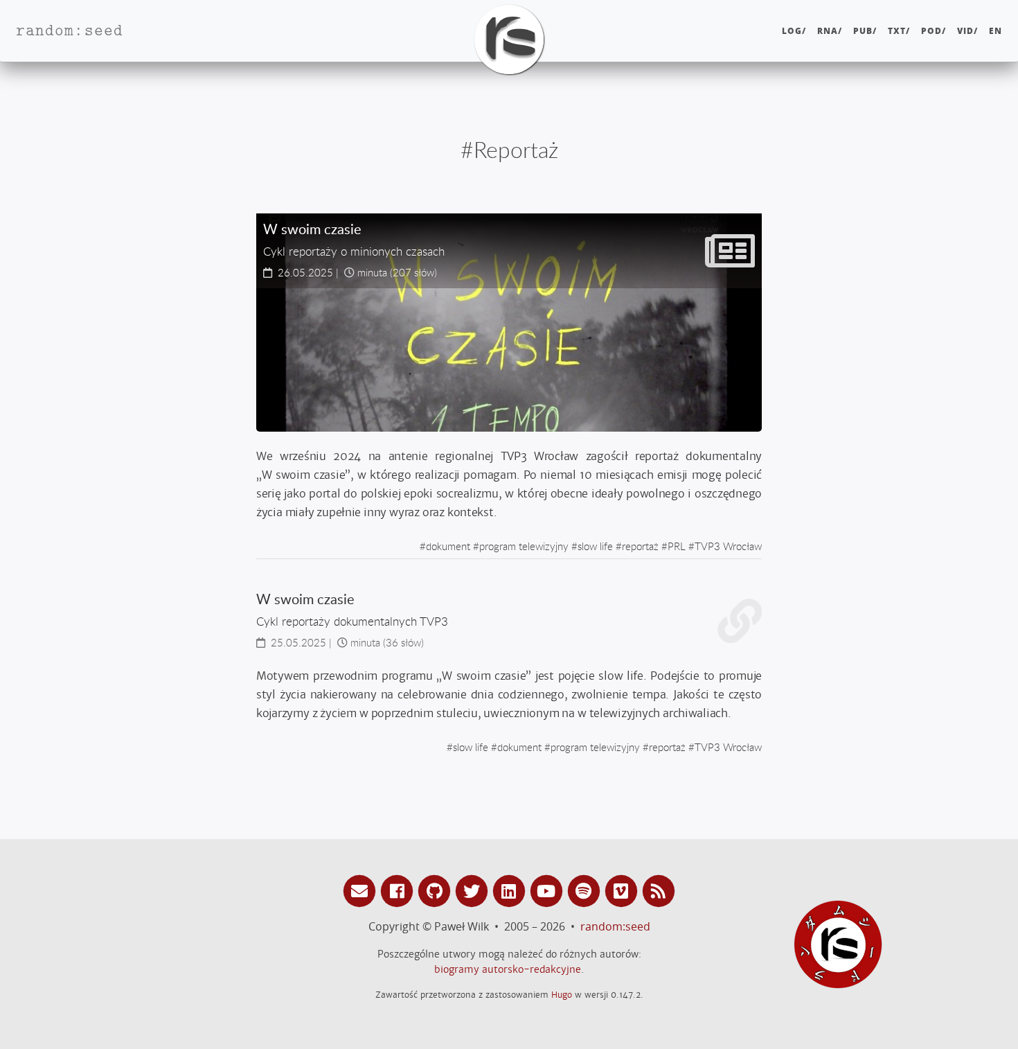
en (995, 31)
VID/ (967, 31)
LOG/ (794, 31)
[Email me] (361, 890)
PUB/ (865, 31)
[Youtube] (548, 890)
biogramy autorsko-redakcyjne (507, 969)
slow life (595, 546)
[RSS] (658, 890)
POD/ (933, 31)
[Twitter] (473, 890)
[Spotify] (586, 890)
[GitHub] (436, 890)
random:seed (615, 926)
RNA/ (829, 31)
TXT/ (899, 31)
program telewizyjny (524, 546)
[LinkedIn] (511, 890)
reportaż (640, 546)
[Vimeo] (623, 890)
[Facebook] (399, 890)
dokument (448, 546)
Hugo (561, 994)
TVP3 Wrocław (728, 546)
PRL (677, 546)
